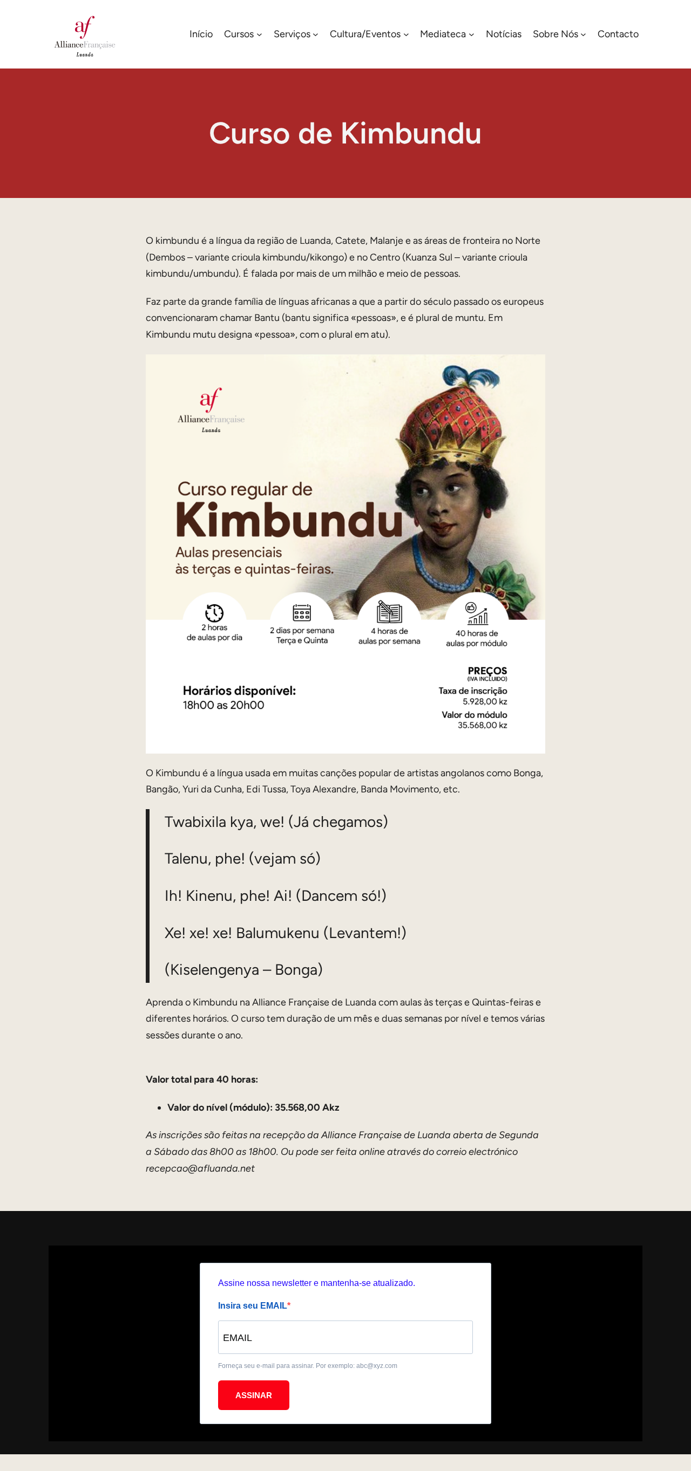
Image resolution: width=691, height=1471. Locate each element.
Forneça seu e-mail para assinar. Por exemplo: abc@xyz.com (307, 1366)
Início (201, 34)
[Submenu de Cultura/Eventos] (406, 34)
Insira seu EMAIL (252, 1305)
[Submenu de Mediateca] (472, 34)
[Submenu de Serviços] (316, 34)
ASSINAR (253, 1395)
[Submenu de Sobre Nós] (583, 34)
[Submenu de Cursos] (259, 34)
